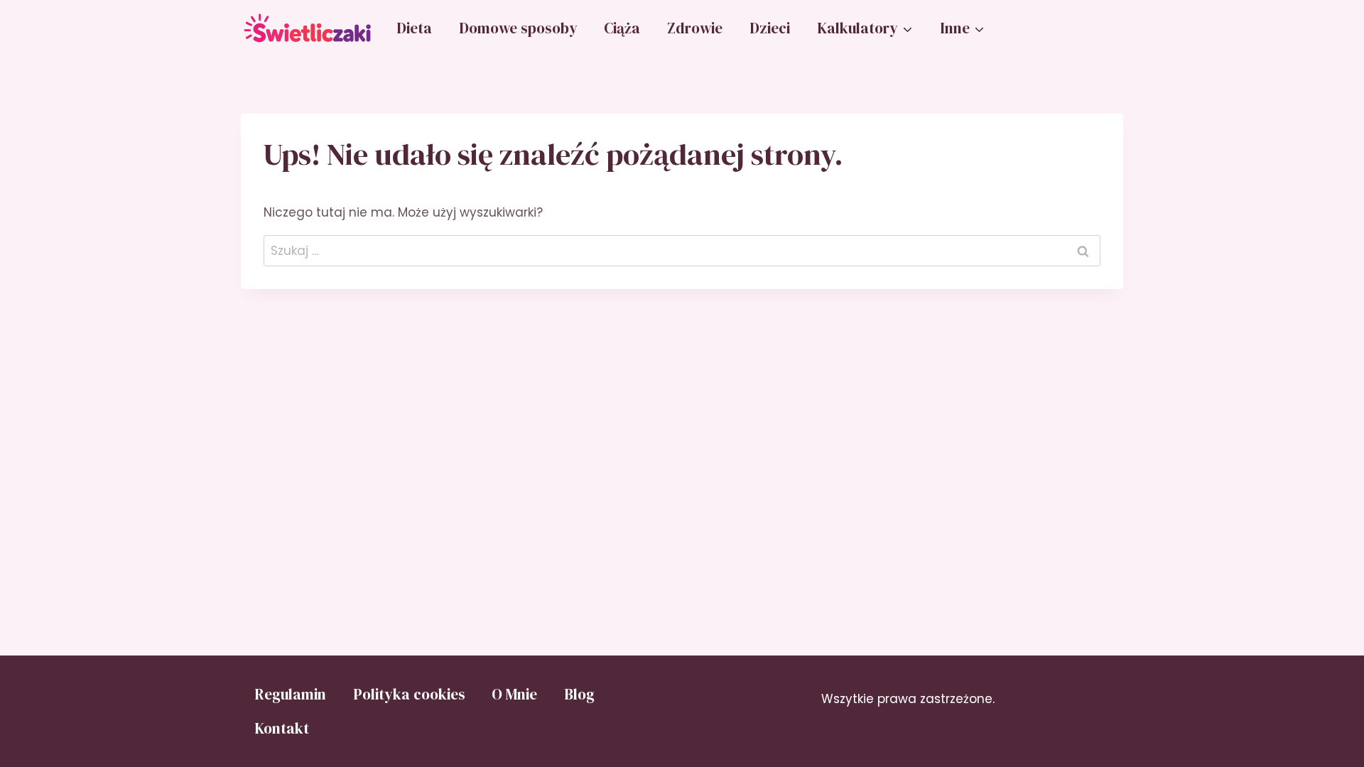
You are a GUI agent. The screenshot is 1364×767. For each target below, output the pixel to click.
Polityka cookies (409, 694)
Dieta (414, 28)
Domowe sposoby (518, 28)
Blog (579, 694)
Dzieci (769, 28)
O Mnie (514, 694)
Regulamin (290, 694)
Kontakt (281, 728)
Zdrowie (694, 28)
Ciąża (622, 28)
